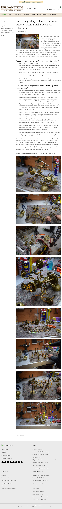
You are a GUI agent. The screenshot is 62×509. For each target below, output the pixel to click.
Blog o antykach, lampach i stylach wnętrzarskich (45, 460)
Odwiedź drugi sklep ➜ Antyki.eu (41, 468)
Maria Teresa (36, 488)
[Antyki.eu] (31, 1)
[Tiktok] (11, 462)
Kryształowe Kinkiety (38, 494)
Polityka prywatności (7, 483)
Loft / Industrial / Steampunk (40, 499)
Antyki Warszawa (37, 457)
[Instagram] (5, 462)
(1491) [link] (2, 35)
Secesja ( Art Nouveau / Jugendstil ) (41, 475)
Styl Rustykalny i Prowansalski (40, 496)
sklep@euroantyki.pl (6, 455)
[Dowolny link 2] (22, 462)
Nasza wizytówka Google (39, 465)
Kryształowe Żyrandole (38, 491)
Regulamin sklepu (6, 477)
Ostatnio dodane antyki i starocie (40, 462)
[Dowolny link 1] (19, 462)
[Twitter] (13, 462)
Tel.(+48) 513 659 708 (7, 458)
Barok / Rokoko (36, 486)
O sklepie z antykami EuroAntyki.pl (41, 454)
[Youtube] (8, 462)
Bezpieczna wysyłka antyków (9, 488)
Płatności (4, 475)
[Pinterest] (16, 462)
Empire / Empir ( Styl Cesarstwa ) (41, 477)
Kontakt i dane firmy (38, 449)
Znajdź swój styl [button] (38, 471)
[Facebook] (3, 462)
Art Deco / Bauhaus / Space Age (40, 480)
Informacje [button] (5, 471)
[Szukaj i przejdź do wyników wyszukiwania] (40, 8)
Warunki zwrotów (6, 486)
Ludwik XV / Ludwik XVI (39, 483)
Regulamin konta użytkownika (9, 480)
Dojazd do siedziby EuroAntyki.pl (41, 451)
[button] (10, 15)
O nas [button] (34, 445)
